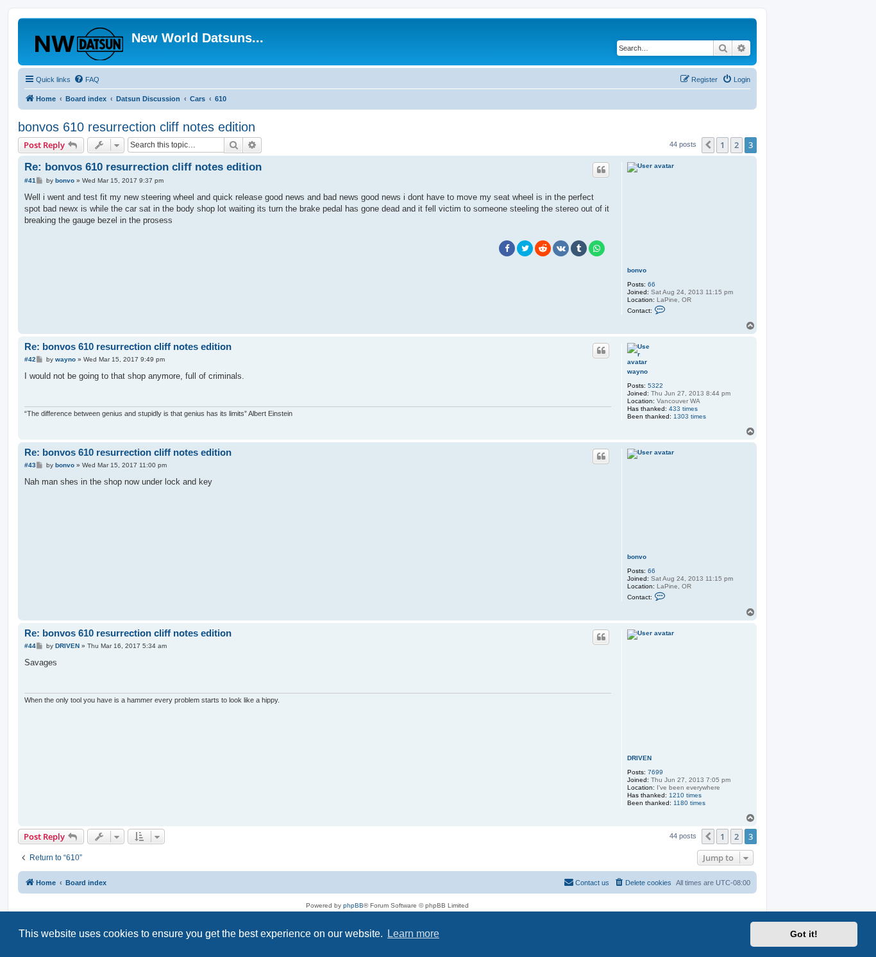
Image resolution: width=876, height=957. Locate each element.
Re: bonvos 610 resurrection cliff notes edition (143, 167)
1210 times (685, 795)
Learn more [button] (413, 933)
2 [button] (736, 145)
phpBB (353, 905)
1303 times (689, 416)
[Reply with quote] (601, 170)
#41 (30, 180)
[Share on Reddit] (543, 248)
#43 (30, 465)
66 (651, 284)
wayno (637, 371)
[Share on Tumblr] (579, 248)
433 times (683, 408)
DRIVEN (639, 757)
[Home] (76, 41)
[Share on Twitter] (525, 248)
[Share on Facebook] (507, 248)
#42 (30, 359)
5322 (655, 385)
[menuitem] (86, 79)
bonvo (636, 270)
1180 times (689, 802)
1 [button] (722, 145)
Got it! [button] (804, 934)
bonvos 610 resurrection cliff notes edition (136, 127)
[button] (708, 145)
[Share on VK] (561, 248)
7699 (655, 772)
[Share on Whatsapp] (597, 248)
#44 (30, 645)
